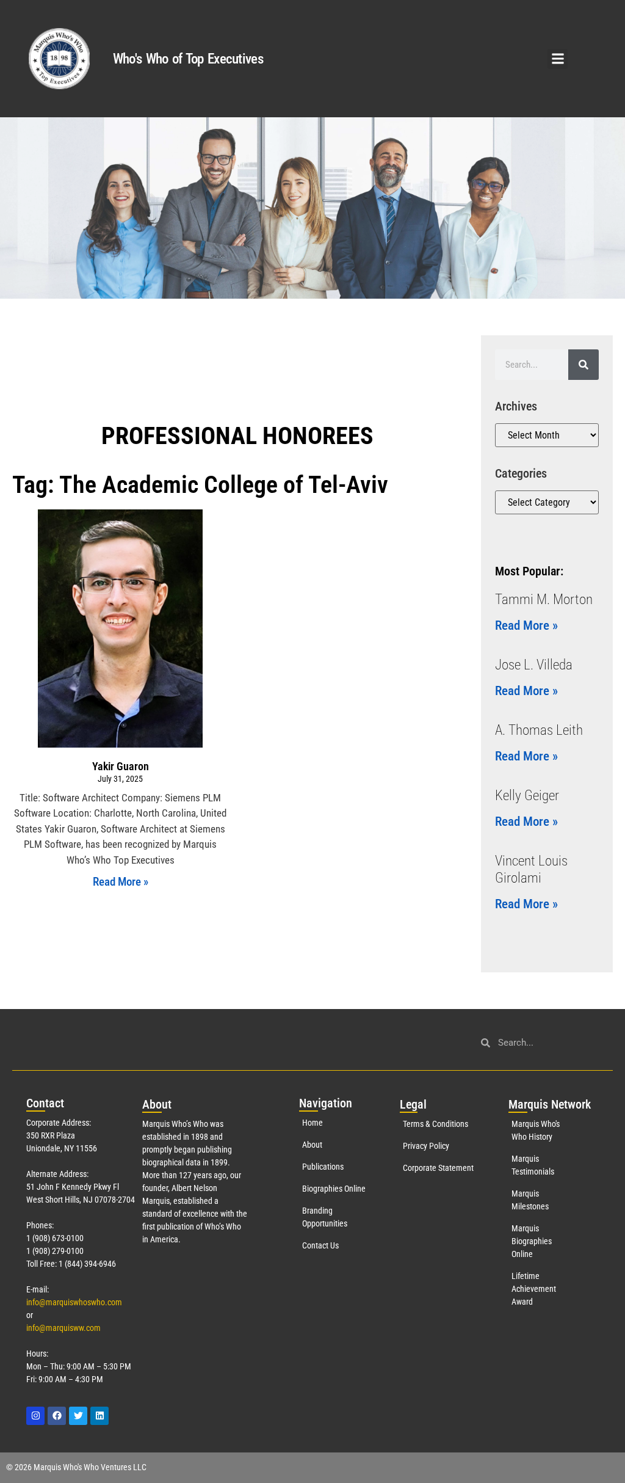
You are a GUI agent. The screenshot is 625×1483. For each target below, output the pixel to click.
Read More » (120, 882)
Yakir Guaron (120, 766)
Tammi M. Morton (544, 599)
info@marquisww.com (63, 1328)
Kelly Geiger (527, 795)
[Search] (583, 364)
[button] (557, 59)
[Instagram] (35, 1416)
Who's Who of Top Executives (188, 59)
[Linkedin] (99, 1416)
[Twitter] (78, 1416)
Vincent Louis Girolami (531, 869)
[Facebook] (57, 1416)
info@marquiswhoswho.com (74, 1302)
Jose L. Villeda (534, 665)
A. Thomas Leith (539, 730)
